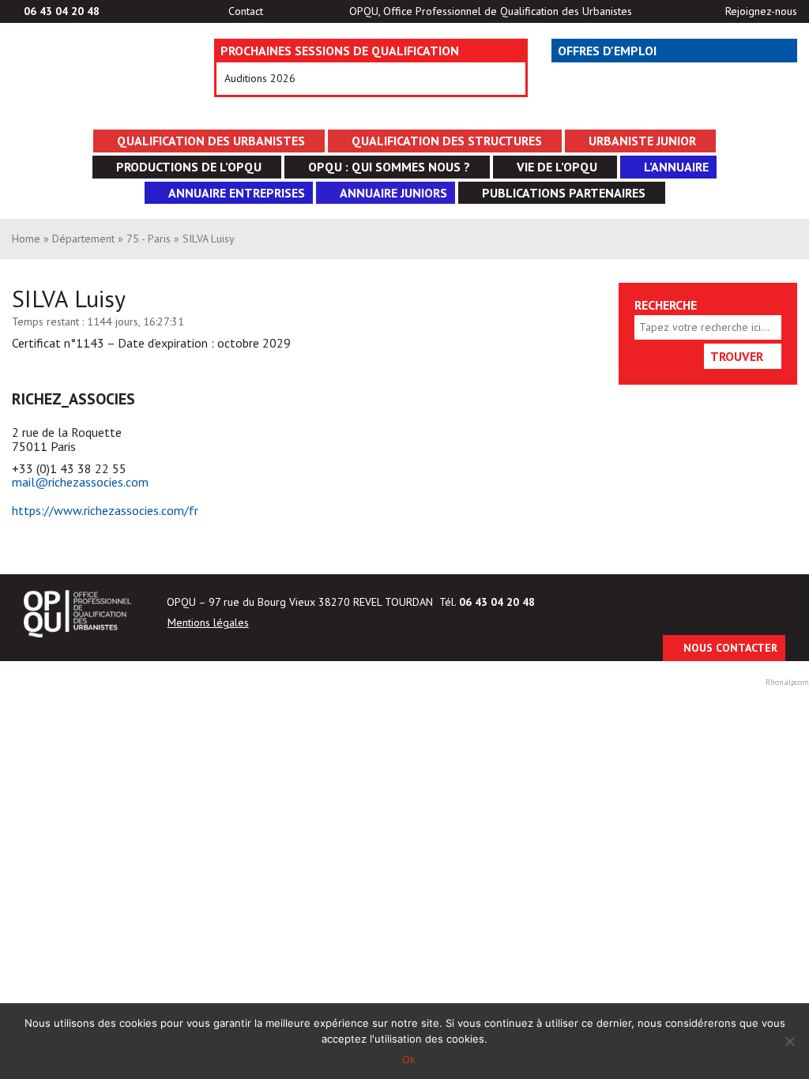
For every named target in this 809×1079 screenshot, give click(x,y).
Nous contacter (730, 648)
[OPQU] (89, 78)
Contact (245, 11)
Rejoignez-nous (761, 11)
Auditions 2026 (259, 78)
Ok (409, 1059)
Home (26, 238)
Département (83, 238)
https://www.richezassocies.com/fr (105, 510)
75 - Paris (148, 238)
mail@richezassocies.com (80, 482)
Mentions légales (208, 622)
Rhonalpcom (787, 682)
